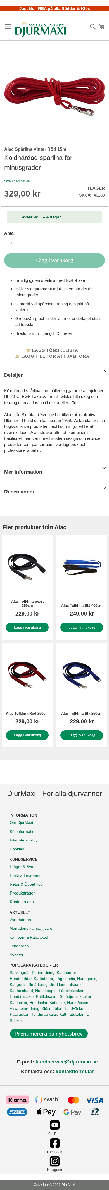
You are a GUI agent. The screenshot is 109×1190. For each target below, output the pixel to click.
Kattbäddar (43, 978)
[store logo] (40, 29)
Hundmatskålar (43, 1014)
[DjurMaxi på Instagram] (54, 1165)
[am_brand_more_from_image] (27, 567)
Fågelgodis (65, 978)
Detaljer (13, 375)
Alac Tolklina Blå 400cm (82, 606)
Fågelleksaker (71, 990)
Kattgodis (18, 984)
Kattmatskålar (71, 1014)
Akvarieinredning (24, 1008)
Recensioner (19, 492)
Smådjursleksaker (75, 996)
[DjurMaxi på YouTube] (54, 1128)
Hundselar (38, 1002)
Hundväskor (73, 1008)
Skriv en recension (17, 181)
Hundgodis (86, 978)
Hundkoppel (45, 990)
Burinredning (43, 972)
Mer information (23, 472)
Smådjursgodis (42, 984)
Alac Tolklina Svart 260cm (27, 603)
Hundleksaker (22, 996)
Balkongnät (20, 972)
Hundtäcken (77, 1002)
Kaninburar (66, 972)
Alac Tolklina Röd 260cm (27, 713)
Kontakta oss (22, 901)
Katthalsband (21, 990)
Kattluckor (18, 1002)
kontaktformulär (75, 1071)
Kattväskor (19, 1014)
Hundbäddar (21, 978)
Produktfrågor (22, 893)
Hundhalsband (70, 984)
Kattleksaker (47, 996)
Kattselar (57, 1002)
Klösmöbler (51, 1008)
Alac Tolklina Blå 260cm (82, 713)
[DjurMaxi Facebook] (54, 1146)
